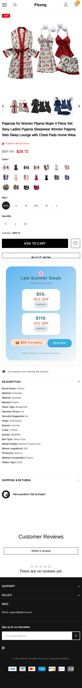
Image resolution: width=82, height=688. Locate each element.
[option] (41, 51)
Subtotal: (6, 233)
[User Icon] (66, 5)
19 (9, 371)
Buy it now (41, 257)
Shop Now (59, 342)
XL (26, 205)
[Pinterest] (3, 648)
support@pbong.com (20, 612)
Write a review (41, 550)
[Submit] (76, 636)
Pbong (40, 4)
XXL (36, 205)
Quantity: (6, 216)
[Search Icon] (15, 5)
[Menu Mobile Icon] (4, 5)
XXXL (6, 205)
